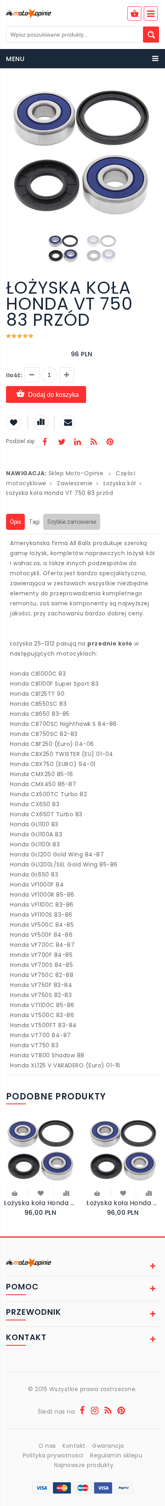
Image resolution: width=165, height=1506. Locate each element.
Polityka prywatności (53, 1455)
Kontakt (74, 1446)
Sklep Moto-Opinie (76, 473)
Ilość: (14, 375)
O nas (47, 1446)
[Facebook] (45, 443)
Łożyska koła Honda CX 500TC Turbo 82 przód (41, 1203)
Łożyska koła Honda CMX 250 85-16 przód (124, 1203)
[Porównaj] (66, 1193)
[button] (151, 91)
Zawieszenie (75, 483)
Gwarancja (108, 1446)
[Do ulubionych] (41, 1193)
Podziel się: (21, 441)
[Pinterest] (110, 443)
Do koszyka (15, 1194)
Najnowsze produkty (83, 1465)
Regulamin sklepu (116, 1455)
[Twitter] (61, 443)
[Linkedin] (77, 443)
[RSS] (94, 443)
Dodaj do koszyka (53, 394)
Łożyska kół (119, 483)
